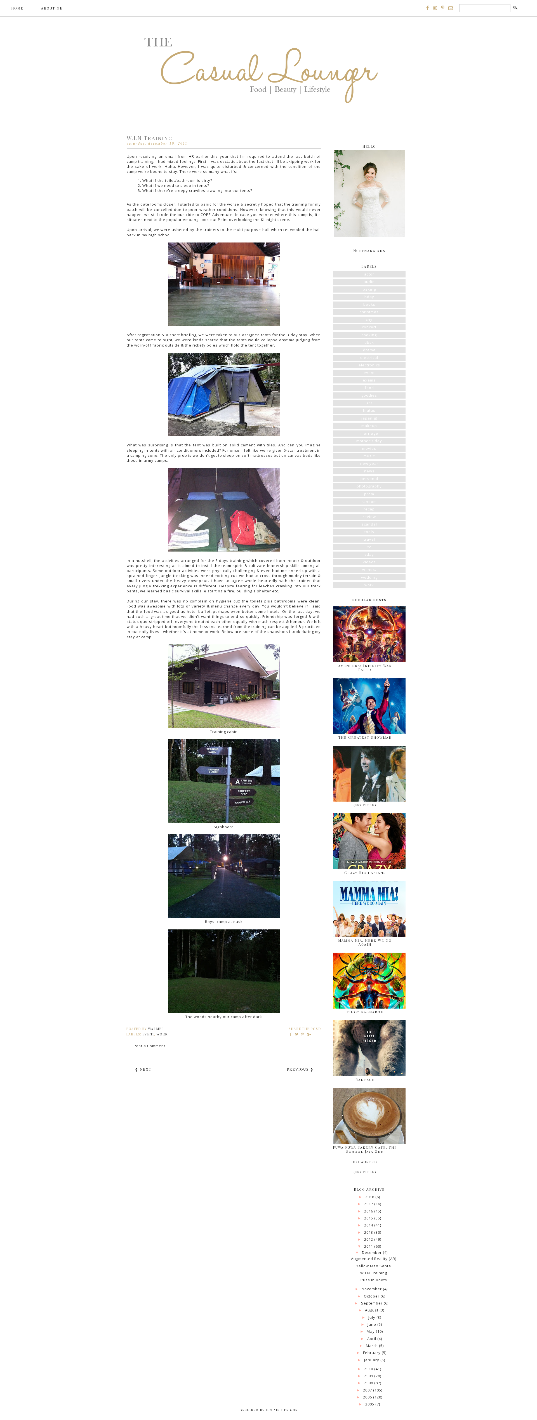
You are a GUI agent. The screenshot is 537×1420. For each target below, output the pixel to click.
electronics (369, 365)
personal (369, 478)
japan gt (369, 418)
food (369, 387)
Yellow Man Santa (373, 1265)
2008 (369, 1382)
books (369, 304)
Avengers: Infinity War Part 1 (365, 667)
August (372, 1310)
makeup (369, 425)
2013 (369, 1232)
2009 (369, 1375)
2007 (368, 1390)
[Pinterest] (443, 8)
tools (369, 531)
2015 (369, 1218)
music (369, 455)
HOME (17, 8)
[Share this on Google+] (308, 1034)
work (162, 1034)
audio (369, 281)
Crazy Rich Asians (365, 872)
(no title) (365, 805)
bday (369, 296)
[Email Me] (450, 8)
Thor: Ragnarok (365, 1012)
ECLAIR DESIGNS (281, 1410)
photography (369, 486)
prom (369, 493)
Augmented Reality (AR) (373, 1258)
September (372, 1303)
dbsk (369, 342)
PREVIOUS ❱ (300, 1069)
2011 (369, 1246)
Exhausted (365, 1162)
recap (369, 509)
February (372, 1352)
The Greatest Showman (365, 737)
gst (369, 402)
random (369, 501)
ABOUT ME (51, 8)
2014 (369, 1225)
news (369, 471)
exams (369, 380)
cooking (369, 334)
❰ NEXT (143, 1069)
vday (369, 554)
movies (369, 448)
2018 (370, 1196)
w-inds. (369, 569)
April (372, 1338)
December (372, 1252)
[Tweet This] (297, 1034)
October (372, 1296)
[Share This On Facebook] (291, 1034)
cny (369, 319)
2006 (368, 1397)
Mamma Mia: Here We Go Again (365, 942)
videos (369, 561)
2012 (369, 1239)
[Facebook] (428, 8)
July (372, 1317)
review (369, 516)
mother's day (369, 440)
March (372, 1345)
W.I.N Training (373, 1272)
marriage (369, 433)
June (372, 1324)
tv (369, 546)
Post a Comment (149, 1045)
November (372, 1288)
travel (369, 539)
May (371, 1331)
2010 (369, 1368)
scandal (369, 524)
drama (369, 349)
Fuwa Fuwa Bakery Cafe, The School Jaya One (365, 1149)
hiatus (369, 410)
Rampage (365, 1079)
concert (369, 326)
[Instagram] (435, 8)
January (372, 1359)
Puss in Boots (374, 1279)
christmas (369, 311)
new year (369, 463)
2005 (370, 1404)
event (148, 1034)
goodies (369, 395)
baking (369, 289)
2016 (369, 1211)
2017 (369, 1203)
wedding (369, 577)
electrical (369, 357)
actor (369, 274)
